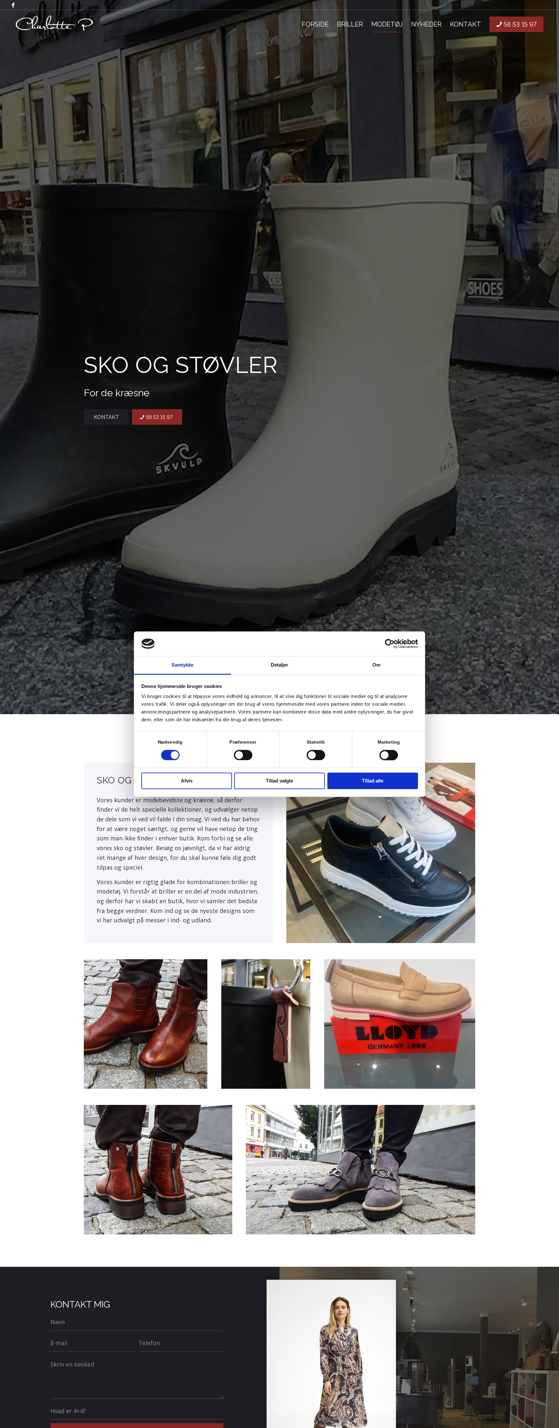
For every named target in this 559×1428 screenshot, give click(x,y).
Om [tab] (376, 665)
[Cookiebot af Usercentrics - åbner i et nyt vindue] (389, 643)
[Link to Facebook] (13, 5)
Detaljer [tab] (280, 665)
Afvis (186, 781)
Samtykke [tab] (182, 665)
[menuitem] (315, 24)
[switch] (243, 755)
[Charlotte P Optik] (54, 24)
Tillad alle (372, 781)
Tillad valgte (279, 781)
